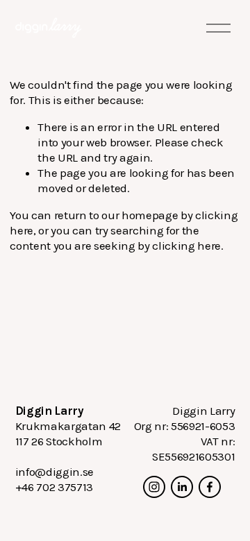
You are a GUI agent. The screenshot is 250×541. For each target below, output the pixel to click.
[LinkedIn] (182, 487)
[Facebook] (210, 487)
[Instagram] (154, 487)
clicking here (186, 245)
